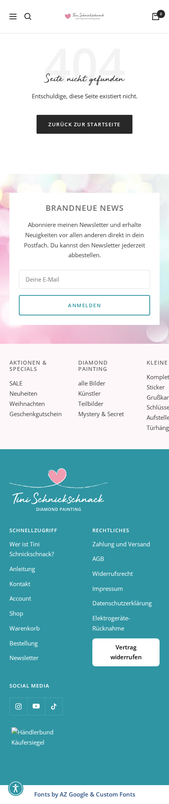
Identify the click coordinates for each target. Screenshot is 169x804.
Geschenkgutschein (35, 414)
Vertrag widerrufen (126, 652)
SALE (15, 383)
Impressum (107, 588)
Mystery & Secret (101, 414)
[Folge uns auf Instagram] (18, 706)
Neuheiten (23, 393)
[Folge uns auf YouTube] (36, 706)
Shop (16, 613)
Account (20, 598)
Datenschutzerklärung (122, 603)
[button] (16, 788)
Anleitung (22, 569)
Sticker (156, 387)
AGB (98, 558)
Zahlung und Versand (121, 544)
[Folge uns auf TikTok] (53, 706)
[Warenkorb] (156, 16)
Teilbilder (90, 404)
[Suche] (27, 16)
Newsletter (24, 658)
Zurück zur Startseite (84, 124)
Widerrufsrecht (112, 573)
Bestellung (23, 643)
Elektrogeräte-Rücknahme (111, 623)
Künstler (89, 393)
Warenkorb (24, 628)
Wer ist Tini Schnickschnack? (31, 549)
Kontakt (19, 584)
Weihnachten (27, 404)
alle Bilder (91, 383)
